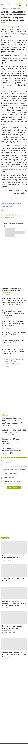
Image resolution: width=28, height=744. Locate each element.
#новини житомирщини (6, 205)
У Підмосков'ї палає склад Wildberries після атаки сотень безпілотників (13, 313)
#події (7, 206)
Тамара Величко (7, 209)
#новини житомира (17, 203)
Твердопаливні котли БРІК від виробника (13, 580)
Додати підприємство (14, 487)
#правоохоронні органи (17, 205)
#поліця (2, 203)
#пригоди (3, 206)
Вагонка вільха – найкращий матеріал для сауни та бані (13, 557)
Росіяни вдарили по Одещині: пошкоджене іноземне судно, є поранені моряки (13, 323)
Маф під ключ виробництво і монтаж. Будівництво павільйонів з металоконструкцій (12, 629)
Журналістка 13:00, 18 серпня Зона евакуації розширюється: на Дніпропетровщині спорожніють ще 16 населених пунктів (14, 301)
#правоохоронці (8, 203)
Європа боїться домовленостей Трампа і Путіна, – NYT (13, 342)
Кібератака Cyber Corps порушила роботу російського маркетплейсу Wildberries (14, 362)
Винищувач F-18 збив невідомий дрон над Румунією (14, 333)
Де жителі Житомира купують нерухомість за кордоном (12, 289)
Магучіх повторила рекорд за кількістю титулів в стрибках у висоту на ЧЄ (13, 351)
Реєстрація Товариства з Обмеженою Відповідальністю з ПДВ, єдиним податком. (14, 603)
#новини (11, 206)
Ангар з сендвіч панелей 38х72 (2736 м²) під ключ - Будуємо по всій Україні (14, 654)
